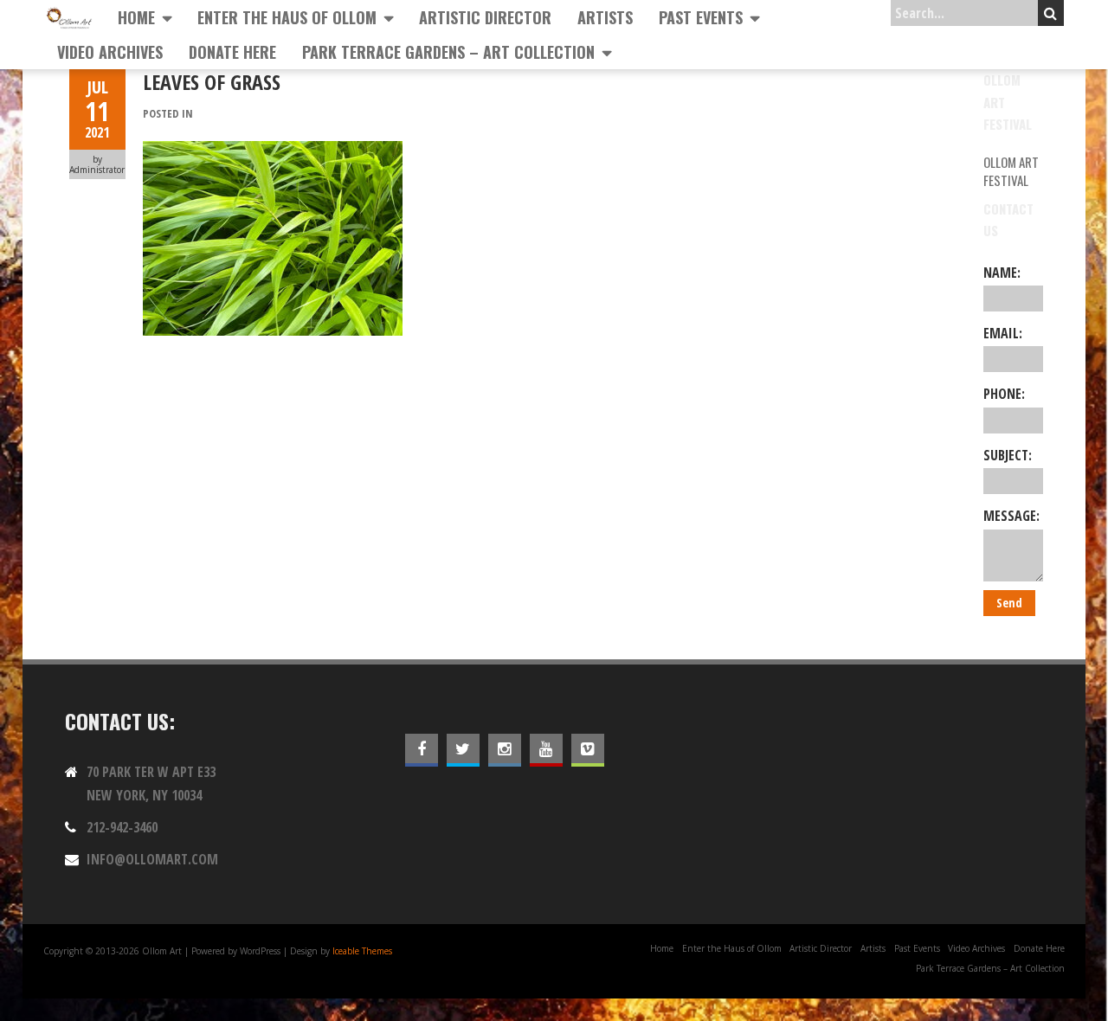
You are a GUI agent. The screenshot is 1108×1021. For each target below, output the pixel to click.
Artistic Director (485, 17)
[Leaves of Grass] (273, 150)
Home (136, 17)
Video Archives (110, 52)
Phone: (1004, 393)
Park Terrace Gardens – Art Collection (448, 52)
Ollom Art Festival (1011, 170)
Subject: (1007, 455)
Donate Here (232, 52)
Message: (1011, 515)
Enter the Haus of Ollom (287, 17)
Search (1051, 13)
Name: (1002, 272)
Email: (1002, 333)
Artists (605, 17)
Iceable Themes (362, 951)
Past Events (701, 17)
